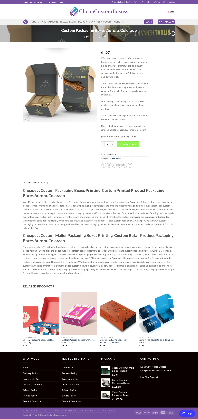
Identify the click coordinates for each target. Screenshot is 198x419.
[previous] (23, 321)
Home (33, 22)
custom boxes (105, 37)
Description (29, 182)
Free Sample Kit (68, 22)
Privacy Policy (117, 2)
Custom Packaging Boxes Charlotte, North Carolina (78, 341)
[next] (174, 321)
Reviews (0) (43, 182)
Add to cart (128, 144)
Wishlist (157, 2)
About (26, 367)
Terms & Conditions (32, 401)
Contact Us (146, 2)
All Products (104, 22)
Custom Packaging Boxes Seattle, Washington (38, 341)
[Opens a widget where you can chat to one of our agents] (187, 414)
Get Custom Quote (48, 22)
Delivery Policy (132, 2)
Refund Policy (30, 395)
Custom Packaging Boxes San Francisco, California (113, 341)
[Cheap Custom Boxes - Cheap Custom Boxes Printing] (99, 11)
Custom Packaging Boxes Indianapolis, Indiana (156, 341)
